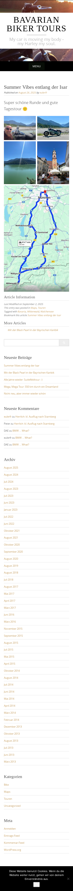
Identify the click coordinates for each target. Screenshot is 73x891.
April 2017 (9, 600)
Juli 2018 (8, 579)
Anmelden (10, 828)
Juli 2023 (8, 495)
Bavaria (22, 311)
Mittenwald (33, 311)
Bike (6, 784)
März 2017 (10, 608)
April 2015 (9, 663)
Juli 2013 (8, 747)
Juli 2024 (8, 481)
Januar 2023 (10, 509)
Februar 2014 (11, 720)
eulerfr (43, 92)
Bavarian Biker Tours (36, 24)
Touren (41, 307)
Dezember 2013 (13, 726)
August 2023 (11, 488)
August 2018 (11, 572)
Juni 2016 (9, 614)
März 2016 (10, 621)
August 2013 (11, 740)
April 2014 (9, 705)
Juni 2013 (9, 755)
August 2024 (11, 474)
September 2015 (13, 635)
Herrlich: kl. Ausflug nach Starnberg (35, 416)
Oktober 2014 (12, 670)
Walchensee (47, 311)
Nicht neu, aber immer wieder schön (25, 393)
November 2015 (13, 628)
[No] (68, 879)
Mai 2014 (9, 698)
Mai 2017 (9, 593)
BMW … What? (20, 430)
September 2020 (13, 551)
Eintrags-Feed (12, 835)
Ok (36, 884)
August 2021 (11, 537)
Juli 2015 (8, 649)
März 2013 (10, 761)
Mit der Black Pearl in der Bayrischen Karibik (29, 372)
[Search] (64, 342)
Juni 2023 (9, 502)
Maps (34, 307)
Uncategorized (12, 806)
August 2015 (11, 642)
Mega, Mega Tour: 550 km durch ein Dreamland (31, 386)
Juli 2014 (8, 684)
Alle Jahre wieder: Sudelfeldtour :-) (23, 379)
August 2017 (11, 586)
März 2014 (10, 712)
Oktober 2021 (12, 530)
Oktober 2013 (12, 733)
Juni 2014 (9, 691)
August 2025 (11, 467)
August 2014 (11, 677)
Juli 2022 (8, 516)
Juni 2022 (9, 523)
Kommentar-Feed (14, 842)
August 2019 (11, 565)
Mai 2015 (9, 656)
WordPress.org (12, 850)
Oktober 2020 (12, 544)
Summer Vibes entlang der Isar (44, 315)
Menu (37, 66)
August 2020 (11, 558)
